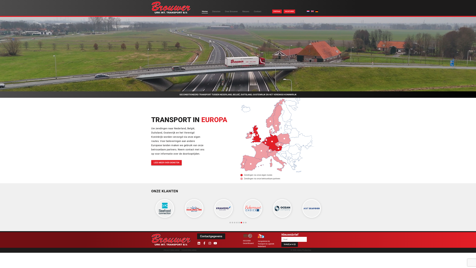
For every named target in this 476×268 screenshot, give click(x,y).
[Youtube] (215, 243)
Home (205, 11)
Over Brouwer (231, 11)
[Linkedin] (198, 243)
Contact (257, 11)
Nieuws (245, 11)
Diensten (216, 11)
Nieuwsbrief (289, 235)
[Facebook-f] (204, 243)
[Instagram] (209, 243)
